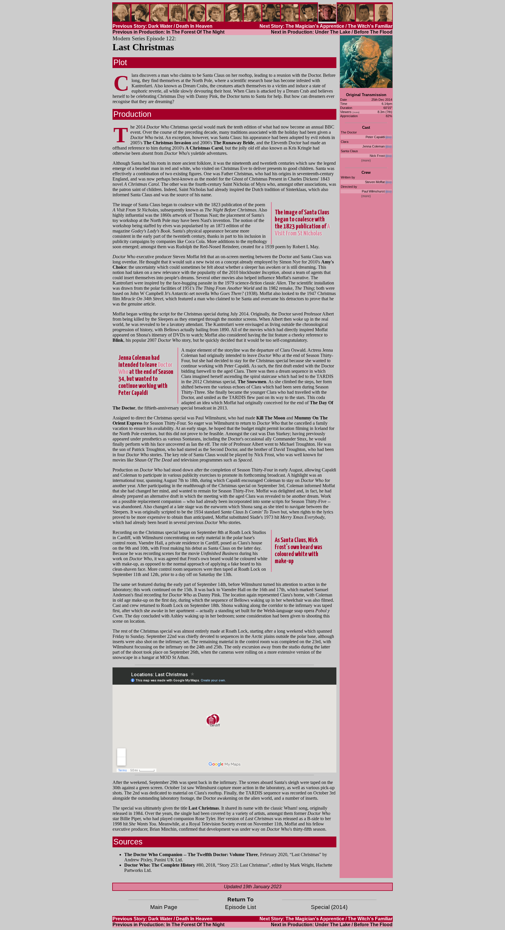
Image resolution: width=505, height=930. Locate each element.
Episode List (240, 907)
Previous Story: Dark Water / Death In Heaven (162, 26)
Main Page (163, 907)
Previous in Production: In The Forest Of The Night (168, 32)
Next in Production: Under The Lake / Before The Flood (331, 32)
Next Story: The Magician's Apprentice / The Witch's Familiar (326, 26)
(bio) (388, 137)
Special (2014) (329, 907)
